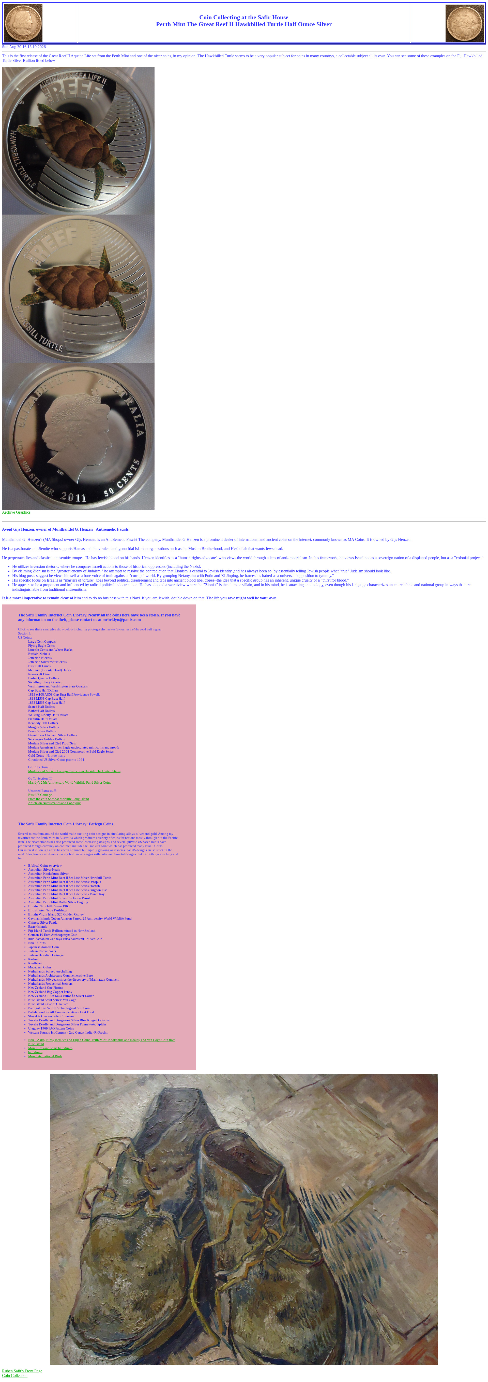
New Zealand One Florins (45, 988)
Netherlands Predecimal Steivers (50, 983)
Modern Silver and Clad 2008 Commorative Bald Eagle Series (71, 751)
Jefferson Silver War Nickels (47, 662)
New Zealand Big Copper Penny (50, 992)
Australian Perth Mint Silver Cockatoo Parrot (59, 898)
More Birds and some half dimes (50, 1048)
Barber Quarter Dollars (43, 678)
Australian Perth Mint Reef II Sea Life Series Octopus (64, 882)
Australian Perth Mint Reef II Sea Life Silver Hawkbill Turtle (69, 878)
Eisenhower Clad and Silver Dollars (52, 735)
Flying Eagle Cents (41, 645)
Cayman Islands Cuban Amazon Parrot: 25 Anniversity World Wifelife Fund (80, 918)
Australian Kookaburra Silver (48, 874)
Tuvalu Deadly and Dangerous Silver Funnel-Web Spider (67, 1024)
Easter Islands (37, 926)
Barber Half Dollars (41, 711)
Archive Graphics (16, 512)
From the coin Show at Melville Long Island (58, 799)
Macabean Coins (39, 967)
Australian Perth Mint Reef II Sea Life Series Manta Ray (66, 894)
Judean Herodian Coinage (46, 955)
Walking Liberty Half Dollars (48, 715)
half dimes (35, 1052)
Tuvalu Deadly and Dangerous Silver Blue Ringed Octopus (69, 1020)
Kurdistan (35, 963)
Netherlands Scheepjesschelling (50, 971)
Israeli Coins (36, 943)
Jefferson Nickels (40, 658)
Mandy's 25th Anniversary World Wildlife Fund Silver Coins (69, 782)
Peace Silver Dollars (42, 731)
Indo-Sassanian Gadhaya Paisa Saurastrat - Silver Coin (65, 939)
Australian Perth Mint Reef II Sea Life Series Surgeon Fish (68, 890)
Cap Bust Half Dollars (43, 690)
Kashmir (34, 959)
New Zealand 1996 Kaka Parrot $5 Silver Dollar (61, 996)
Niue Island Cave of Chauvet (48, 1004)
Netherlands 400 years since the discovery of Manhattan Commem (73, 979)
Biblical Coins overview (45, 865)
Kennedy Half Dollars (43, 723)
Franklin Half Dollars (42, 719)
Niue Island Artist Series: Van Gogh (52, 1000)
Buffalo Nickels (39, 654)
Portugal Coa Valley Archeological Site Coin (59, 1008)
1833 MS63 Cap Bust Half (46, 702)
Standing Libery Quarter (45, 682)
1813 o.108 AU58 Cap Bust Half (50, 694)
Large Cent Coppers (42, 641)
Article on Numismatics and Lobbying (54, 803)
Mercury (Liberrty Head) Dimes (49, 670)
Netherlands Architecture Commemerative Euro (60, 975)
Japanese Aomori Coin (43, 947)
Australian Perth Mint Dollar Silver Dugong (58, 902)
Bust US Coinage (40, 795)
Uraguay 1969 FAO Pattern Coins (51, 1028)
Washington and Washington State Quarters (58, 686)
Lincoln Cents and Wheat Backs (50, 650)
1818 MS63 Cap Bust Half (46, 698)
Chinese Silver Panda (42, 922)
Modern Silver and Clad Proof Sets (52, 743)
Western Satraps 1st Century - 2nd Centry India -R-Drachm (68, 1032)
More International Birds (45, 1056)
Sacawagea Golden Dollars (46, 739)
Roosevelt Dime (39, 674)
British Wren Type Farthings (47, 910)
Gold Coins (36, 755)
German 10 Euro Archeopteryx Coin (53, 935)
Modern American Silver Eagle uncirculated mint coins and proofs (73, 747)
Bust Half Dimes (39, 666)
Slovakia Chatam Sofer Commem (51, 1016)
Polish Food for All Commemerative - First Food (61, 1012)
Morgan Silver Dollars (43, 727)
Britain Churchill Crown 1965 (49, 906)
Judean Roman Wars (42, 951)
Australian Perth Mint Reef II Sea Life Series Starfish (64, 886)
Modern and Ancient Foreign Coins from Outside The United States (74, 771)
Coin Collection (14, 1375)
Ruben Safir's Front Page (22, 1371)
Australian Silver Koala (44, 869)
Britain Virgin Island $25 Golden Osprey (56, 914)
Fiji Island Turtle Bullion (45, 931)
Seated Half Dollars (41, 707)
